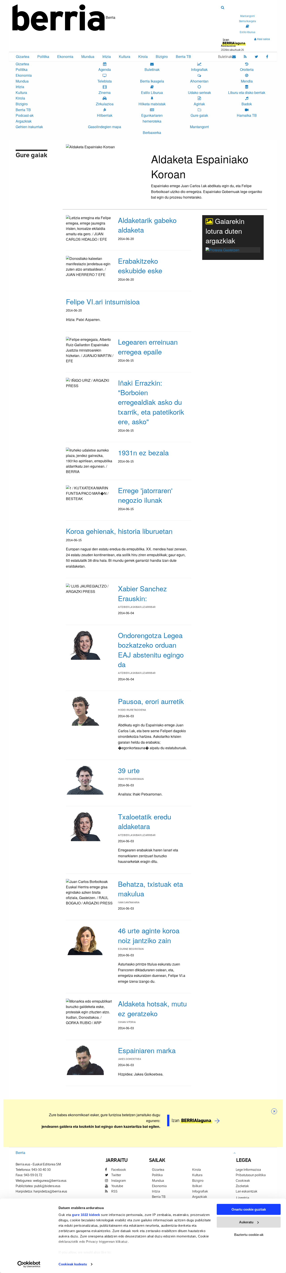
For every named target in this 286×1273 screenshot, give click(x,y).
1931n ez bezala (143, 452)
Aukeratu (246, 1222)
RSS (114, 1191)
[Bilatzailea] (222, 7)
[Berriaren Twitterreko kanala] (256, 56)
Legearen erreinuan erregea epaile (148, 346)
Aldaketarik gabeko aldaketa (147, 225)
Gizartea (22, 56)
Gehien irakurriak (29, 126)
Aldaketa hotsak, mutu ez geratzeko (152, 1008)
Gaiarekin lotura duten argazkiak (225, 230)
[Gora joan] (234, 1152)
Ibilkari (197, 1186)
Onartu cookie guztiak (248, 1209)
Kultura (124, 56)
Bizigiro (162, 56)
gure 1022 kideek (86, 1215)
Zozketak (242, 1186)
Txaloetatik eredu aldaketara (144, 821)
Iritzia (106, 56)
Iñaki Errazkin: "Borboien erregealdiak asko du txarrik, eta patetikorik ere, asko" (151, 402)
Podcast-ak (25, 115)
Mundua (87, 56)
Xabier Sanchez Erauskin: (142, 593)
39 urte (129, 770)
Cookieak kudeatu (73, 1264)
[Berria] (58, 17)
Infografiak (200, 1191)
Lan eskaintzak (246, 1191)
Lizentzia (242, 1198)
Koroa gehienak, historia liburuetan (119, 531)
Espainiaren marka (147, 1050)
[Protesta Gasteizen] (222, 249)
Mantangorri (199, 126)
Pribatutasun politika (251, 1175)
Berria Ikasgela (152, 81)
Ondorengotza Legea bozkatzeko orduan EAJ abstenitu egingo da (151, 649)
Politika (43, 56)
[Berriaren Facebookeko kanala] (267, 56)
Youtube (117, 1186)
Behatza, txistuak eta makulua (150, 888)
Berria (20, 1152)
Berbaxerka (152, 132)
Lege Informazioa (248, 1169)
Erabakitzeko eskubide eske (140, 265)
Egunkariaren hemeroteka (152, 118)
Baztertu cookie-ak (248, 1235)
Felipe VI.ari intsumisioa (103, 301)
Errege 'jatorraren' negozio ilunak (145, 495)
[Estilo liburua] (247, 26)
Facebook (118, 1169)
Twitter (116, 1175)
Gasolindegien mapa (104, 126)
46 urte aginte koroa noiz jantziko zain (148, 935)
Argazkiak (24, 121)
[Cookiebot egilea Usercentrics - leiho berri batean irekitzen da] (28, 1264)
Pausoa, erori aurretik (151, 701)
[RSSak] (245, 56)
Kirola (143, 56)
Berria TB (183, 56)
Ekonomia (65, 56)
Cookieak (243, 1180)
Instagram (118, 1180)
